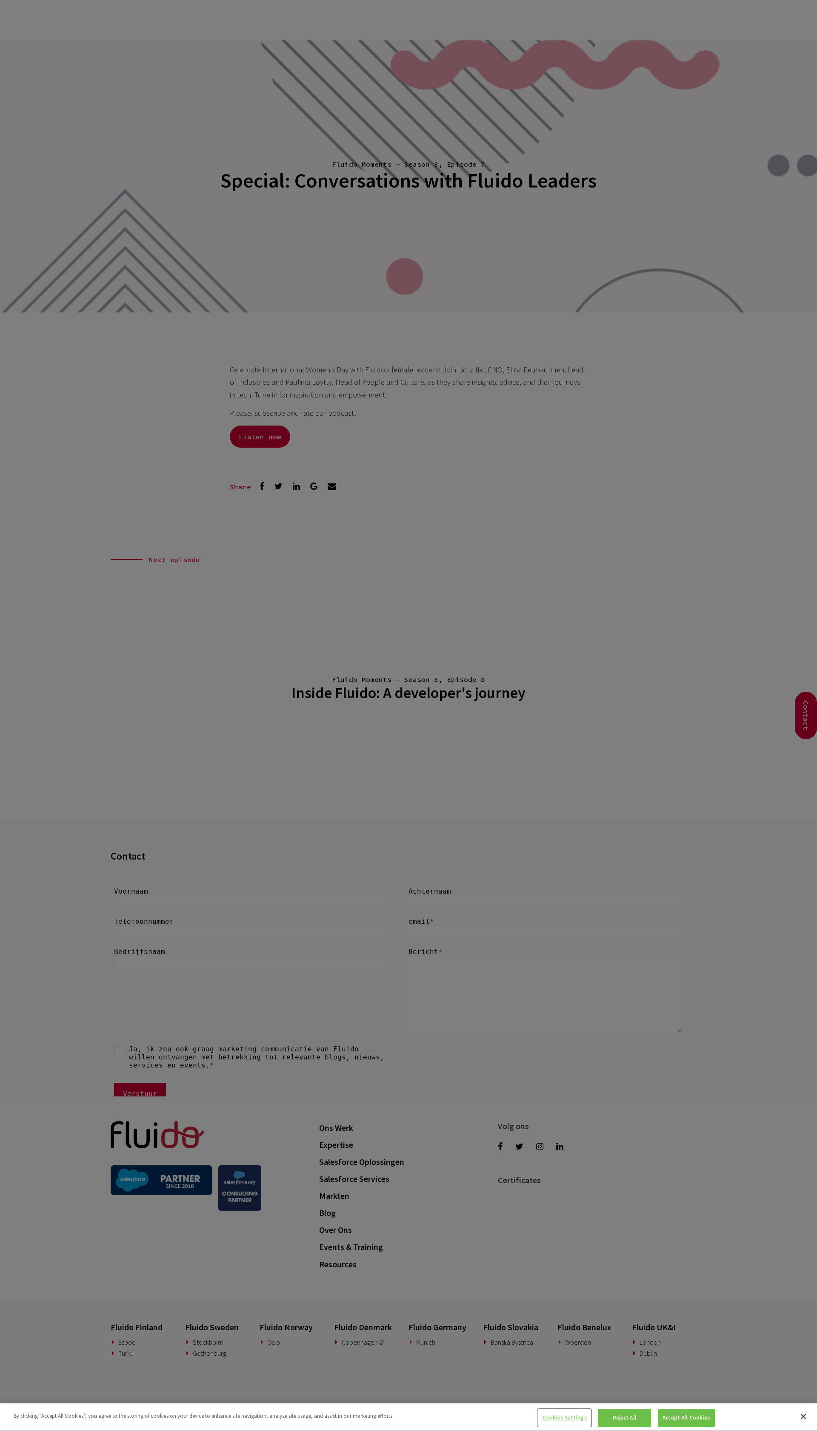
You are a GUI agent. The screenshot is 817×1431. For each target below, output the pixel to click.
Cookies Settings (565, 1417)
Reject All (625, 1417)
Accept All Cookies (686, 1417)
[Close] (803, 1416)
